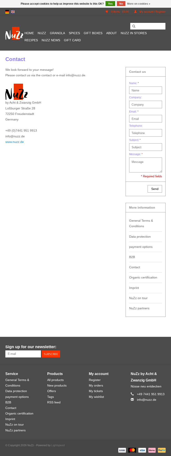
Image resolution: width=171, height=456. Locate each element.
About (111, 33)
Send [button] (155, 189)
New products (57, 385)
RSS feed (54, 402)
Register (95, 380)
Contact (134, 267)
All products (55, 380)
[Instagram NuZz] (162, 347)
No (121, 3)
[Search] (134, 26)
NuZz (42, 33)
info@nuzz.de (146, 399)
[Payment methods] (122, 450)
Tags (50, 397)
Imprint (134, 288)
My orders (96, 385)
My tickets (96, 391)
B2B (132, 257)
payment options (141, 247)
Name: (134, 83)
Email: (133, 111)
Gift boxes (93, 33)
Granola (57, 33)
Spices (74, 33)
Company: (135, 97)
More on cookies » (138, 3)
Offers (51, 391)
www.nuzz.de (14, 142)
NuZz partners (139, 308)
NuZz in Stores (134, 33)
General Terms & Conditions (141, 223)
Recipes (31, 40)
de (7, 12)
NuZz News (51, 40)
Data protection (140, 236)
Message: (136, 154)
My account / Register (152, 11)
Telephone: (136, 125)
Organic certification (143, 277)
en (13, 12)
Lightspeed (58, 445)
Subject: (135, 140)
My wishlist (96, 397)
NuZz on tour (138, 298)
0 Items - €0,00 (120, 11)
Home (29, 33)
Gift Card (72, 40)
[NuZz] (14, 33)
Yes (110, 3)
